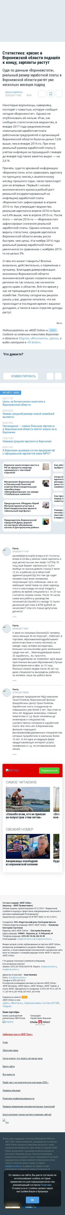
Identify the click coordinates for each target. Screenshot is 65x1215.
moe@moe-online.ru (44, 939)
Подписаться (49, 770)
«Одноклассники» (32, 1003)
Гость (15, 548)
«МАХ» (52, 330)
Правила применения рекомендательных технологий (29, 1106)
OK (32, 1200)
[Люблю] (27, 362)
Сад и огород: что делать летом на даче (22, 1058)
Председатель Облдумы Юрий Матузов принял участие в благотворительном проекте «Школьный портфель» (21, 507)
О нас (5, 1042)
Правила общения (11, 1090)
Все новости (9, 1074)
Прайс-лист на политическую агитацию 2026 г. (26, 1082)
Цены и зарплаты (13, 92)
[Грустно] (48, 362)
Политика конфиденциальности (18, 1098)
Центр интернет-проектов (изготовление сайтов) (27, 1114)
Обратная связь (10, 1050)
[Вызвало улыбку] (17, 362)
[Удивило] (37, 362)
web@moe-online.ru (25, 939)
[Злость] (58, 362)
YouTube (46, 1003)
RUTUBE (55, 1003)
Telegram (23, 338)
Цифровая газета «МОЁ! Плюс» (18, 1034)
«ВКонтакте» (39, 338)
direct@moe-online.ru (17, 977)
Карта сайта (9, 1066)
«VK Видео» (33, 342)
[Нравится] (6, 362)
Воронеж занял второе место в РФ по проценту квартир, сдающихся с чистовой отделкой (21, 469)
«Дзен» (6, 1003)
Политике (46, 1185)
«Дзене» (54, 338)
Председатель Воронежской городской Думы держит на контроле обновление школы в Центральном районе (21, 524)
